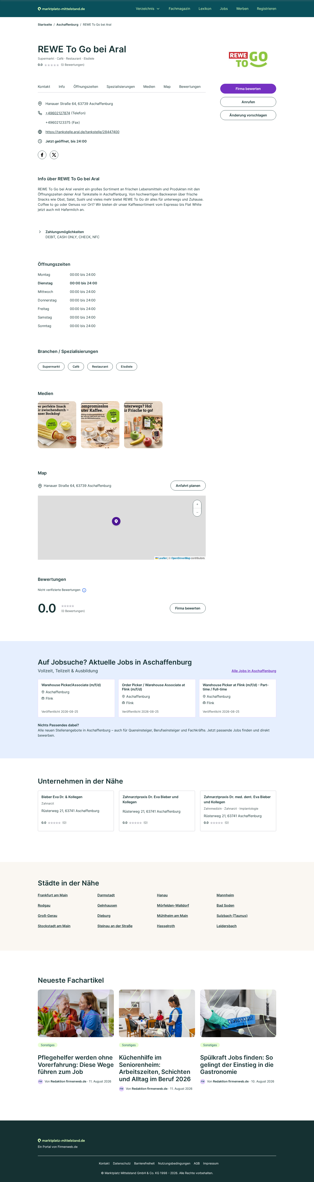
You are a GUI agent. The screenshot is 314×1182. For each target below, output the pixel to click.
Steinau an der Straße (114, 926)
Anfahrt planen (188, 485)
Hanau (162, 895)
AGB (197, 1163)
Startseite (45, 24)
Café (76, 366)
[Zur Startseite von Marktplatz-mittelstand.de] (61, 8)
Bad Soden (225, 905)
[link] (76, 698)
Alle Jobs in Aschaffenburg (254, 671)
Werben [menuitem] (242, 8)
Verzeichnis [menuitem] (145, 8)
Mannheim (225, 895)
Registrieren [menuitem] (266, 8)
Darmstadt (106, 895)
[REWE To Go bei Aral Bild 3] (143, 424)
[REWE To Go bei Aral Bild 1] (56, 424)
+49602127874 (57, 113)
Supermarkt (51, 366)
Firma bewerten (187, 608)
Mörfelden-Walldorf (173, 905)
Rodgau (44, 905)
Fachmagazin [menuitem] (179, 8)
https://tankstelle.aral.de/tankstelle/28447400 (82, 132)
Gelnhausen (107, 905)
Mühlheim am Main (172, 915)
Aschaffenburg (67, 24)
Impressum (211, 1163)
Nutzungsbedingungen (174, 1163)
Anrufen (248, 102)
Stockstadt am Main (54, 926)
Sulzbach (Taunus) (232, 915)
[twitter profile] (54, 155)
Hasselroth (166, 926)
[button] (116, 522)
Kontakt (104, 1163)
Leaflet (162, 558)
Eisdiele (126, 366)
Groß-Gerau (47, 915)
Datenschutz (122, 1163)
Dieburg (103, 915)
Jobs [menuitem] (224, 8)
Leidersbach (227, 926)
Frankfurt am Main (53, 895)
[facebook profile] (42, 155)
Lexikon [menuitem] (205, 8)
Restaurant (100, 366)
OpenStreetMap (180, 558)
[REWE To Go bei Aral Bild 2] (100, 424)
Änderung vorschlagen (248, 115)
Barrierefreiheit (144, 1163)
